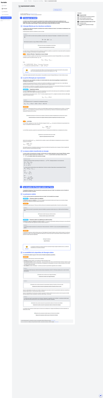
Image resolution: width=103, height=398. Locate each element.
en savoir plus (53, 320)
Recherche (5, 11)
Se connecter (6, 14)
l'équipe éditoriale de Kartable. (32, 13)
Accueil (4, 5)
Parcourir (5, 8)
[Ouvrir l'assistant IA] (100, 395)
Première (30, 0)
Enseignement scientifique (38, 0)
